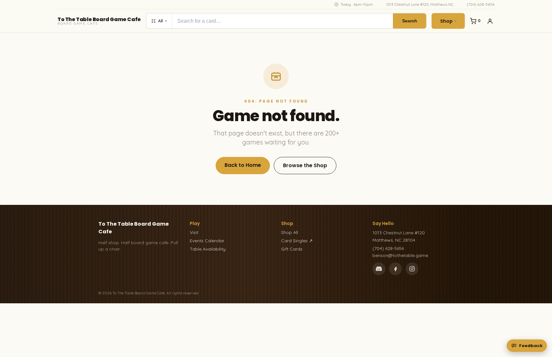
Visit (194, 232)
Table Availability (208, 249)
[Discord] (378, 268)
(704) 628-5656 (480, 4)
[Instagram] (412, 268)
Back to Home (243, 165)
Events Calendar (207, 241)
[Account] (490, 21)
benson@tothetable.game (400, 255)
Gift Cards (292, 249)
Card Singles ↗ (297, 241)
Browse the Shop (305, 165)
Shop (448, 21)
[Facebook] (395, 268)
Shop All (289, 232)
